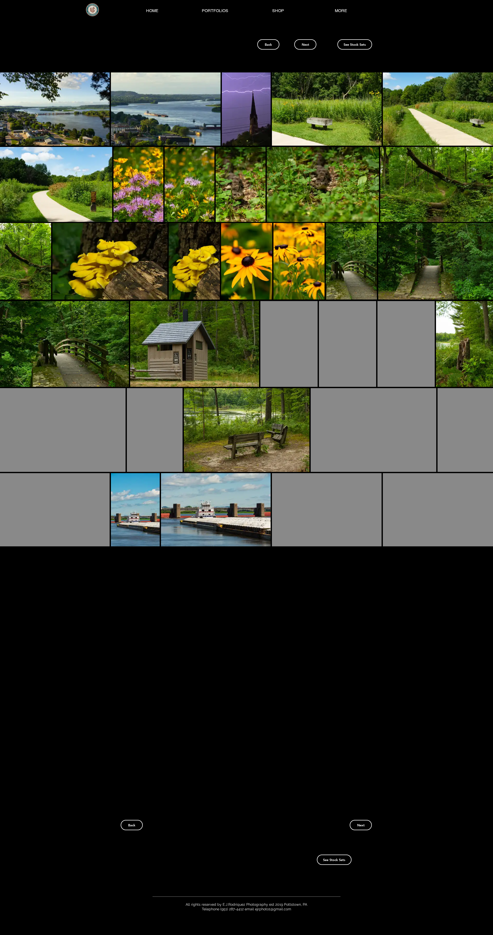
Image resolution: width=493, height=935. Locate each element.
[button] (55, 109)
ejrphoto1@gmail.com (273, 909)
